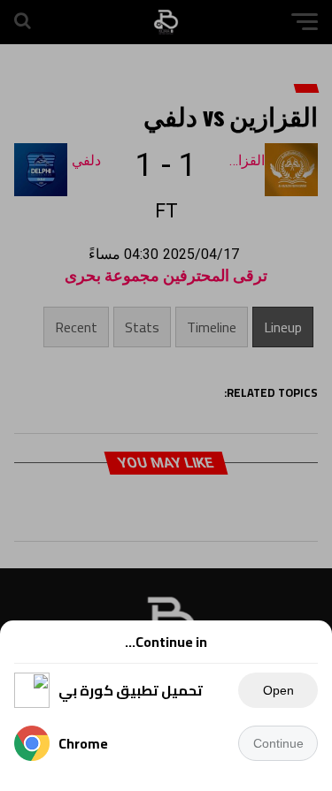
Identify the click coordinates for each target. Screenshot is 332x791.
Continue (278, 743)
